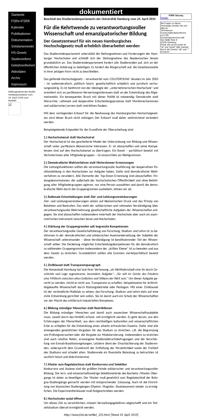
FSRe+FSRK (20, 21)
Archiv (15, 78)
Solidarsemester (22, 46)
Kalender (17, 27)
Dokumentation (22, 40)
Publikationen (21, 33)
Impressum (19, 84)
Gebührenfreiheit (23, 65)
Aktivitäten (18, 71)
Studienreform (21, 59)
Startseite (17, 14)
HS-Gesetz (19, 52)
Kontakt (164, 18)
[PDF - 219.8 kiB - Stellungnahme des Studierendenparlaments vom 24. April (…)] (14, 114)
